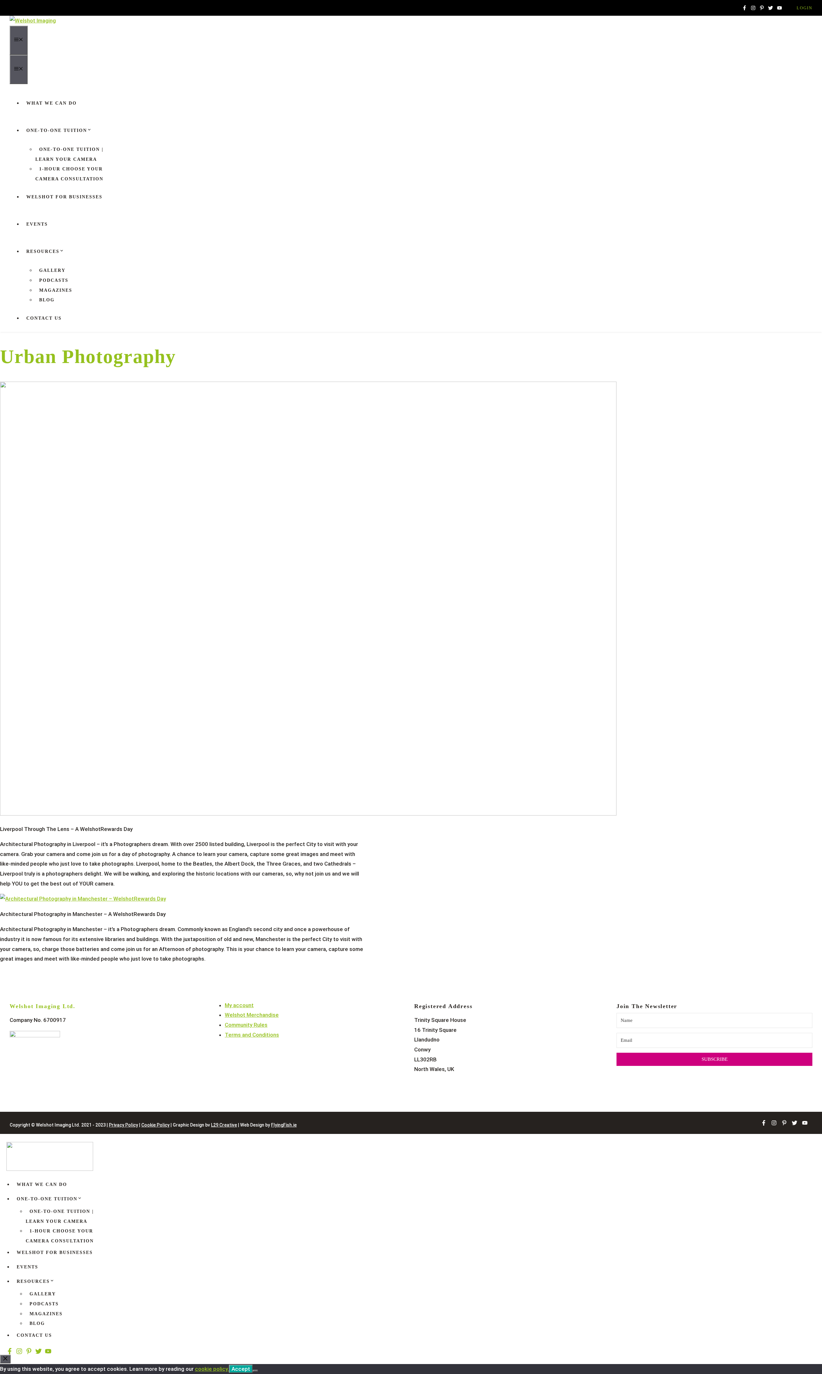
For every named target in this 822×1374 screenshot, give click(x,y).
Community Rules (246, 1025)
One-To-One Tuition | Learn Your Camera (69, 154)
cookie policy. (212, 1369)
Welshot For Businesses (64, 196)
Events (37, 224)
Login (804, 7)
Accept (241, 1369)
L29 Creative (224, 1125)
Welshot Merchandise (252, 1015)
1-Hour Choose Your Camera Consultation (69, 174)
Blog (47, 300)
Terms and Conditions (252, 1035)
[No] (255, 1371)
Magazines (55, 290)
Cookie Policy (155, 1125)
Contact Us (44, 318)
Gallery (52, 270)
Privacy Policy (123, 1125)
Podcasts (53, 280)
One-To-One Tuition (56, 130)
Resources (42, 251)
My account (239, 1005)
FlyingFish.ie (284, 1125)
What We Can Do (51, 103)
